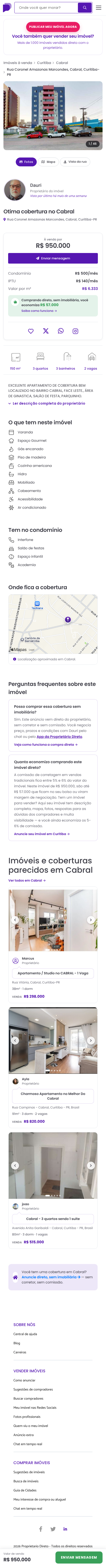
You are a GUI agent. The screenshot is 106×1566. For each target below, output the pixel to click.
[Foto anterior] (15, 920)
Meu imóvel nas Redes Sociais (35, 1407)
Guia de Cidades (25, 1490)
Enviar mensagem (55, 258)
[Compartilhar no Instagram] (75, 331)
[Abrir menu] (98, 8)
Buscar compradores (28, 1398)
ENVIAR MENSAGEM (79, 1557)
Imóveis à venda (17, 62)
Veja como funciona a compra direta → (46, 745)
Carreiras (20, 1352)
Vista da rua (78, 162)
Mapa (51, 162)
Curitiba (44, 62)
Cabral (62, 62)
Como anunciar (24, 1380)
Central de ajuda (25, 1334)
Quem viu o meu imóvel (31, 1426)
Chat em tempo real (28, 1444)
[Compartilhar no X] (46, 331)
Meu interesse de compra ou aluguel (40, 1499)
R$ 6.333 (90, 288)
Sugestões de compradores (33, 1389)
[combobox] (46, 8)
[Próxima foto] (91, 920)
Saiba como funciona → (39, 311)
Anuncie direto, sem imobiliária (49, 1277)
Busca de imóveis (26, 1481)
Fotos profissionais (27, 1417)
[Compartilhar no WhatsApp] (61, 331)
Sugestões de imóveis (29, 1472)
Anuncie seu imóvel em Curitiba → (42, 834)
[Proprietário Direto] (7, 7)
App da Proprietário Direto (59, 736)
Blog (17, 1343)
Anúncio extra (24, 1435)
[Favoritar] (31, 331)
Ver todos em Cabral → (27, 880)
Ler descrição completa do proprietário (49, 403)
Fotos (28, 162)
